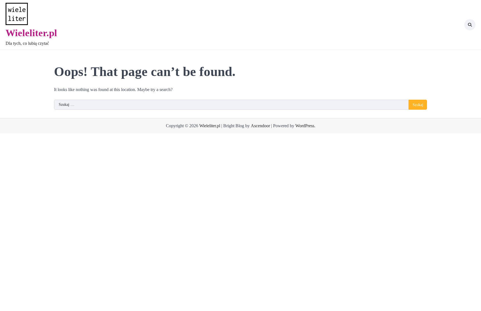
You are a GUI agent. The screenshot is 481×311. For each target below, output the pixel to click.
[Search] (469, 24)
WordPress (304, 125)
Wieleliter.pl (31, 32)
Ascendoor (260, 125)
